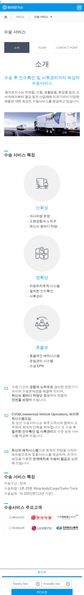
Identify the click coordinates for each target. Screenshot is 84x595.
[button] (79, 7)
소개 (16, 47)
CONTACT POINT (67, 47)
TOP (43, 572)
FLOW (42, 47)
